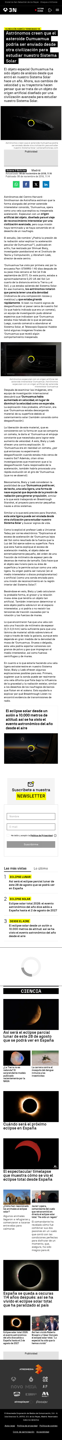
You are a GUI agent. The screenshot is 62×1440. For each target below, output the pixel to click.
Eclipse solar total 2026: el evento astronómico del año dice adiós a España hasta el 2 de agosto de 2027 (33, 907)
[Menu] (58, 10)
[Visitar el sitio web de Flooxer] (42, 1401)
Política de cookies (49, 1426)
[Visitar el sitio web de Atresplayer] (24, 1401)
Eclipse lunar (20, 877)
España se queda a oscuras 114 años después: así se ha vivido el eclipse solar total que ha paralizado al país (28, 1299)
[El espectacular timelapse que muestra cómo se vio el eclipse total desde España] (31, 1153)
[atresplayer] (50, 10)
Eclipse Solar (20, 899)
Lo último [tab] (41, 868)
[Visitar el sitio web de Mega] (31, 1386)
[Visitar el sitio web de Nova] (17, 1386)
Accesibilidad (42, 1432)
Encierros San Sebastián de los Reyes (22, 2)
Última (40, 10)
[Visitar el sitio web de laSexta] (31, 1379)
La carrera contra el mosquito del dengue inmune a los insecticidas (42, 1071)
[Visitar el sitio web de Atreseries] (45, 1386)
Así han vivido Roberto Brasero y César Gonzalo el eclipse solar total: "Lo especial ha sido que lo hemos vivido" (45, 1338)
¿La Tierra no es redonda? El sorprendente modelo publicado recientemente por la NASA (14, 1074)
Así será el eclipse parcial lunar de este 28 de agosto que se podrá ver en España (32, 885)
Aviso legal (10, 1426)
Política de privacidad (27, 1426)
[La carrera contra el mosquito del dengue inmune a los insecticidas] (45, 1058)
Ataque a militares (48, 2)
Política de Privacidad (41, 835)
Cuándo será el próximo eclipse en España (24, 1126)
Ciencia (31, 991)
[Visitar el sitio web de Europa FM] (31, 1394)
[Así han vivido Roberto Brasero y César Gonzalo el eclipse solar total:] (45, 1323)
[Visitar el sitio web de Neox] (45, 1379)
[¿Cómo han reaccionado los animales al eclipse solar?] (16, 1197)
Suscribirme (31, 844)
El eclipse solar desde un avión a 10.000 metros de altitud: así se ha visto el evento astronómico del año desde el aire (29, 719)
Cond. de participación (23, 1432)
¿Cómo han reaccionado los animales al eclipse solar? (16, 1209)
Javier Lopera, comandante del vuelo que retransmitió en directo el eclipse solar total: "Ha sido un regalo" (44, 1212)
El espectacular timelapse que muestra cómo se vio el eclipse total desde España (28, 1175)
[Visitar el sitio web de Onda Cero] (17, 1394)
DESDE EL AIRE (19, 921)
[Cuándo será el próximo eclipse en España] (31, 1106)
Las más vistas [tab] (15, 868)
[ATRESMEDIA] (31, 1369)
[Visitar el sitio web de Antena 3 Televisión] (17, 1379)
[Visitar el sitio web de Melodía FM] (45, 1394)
